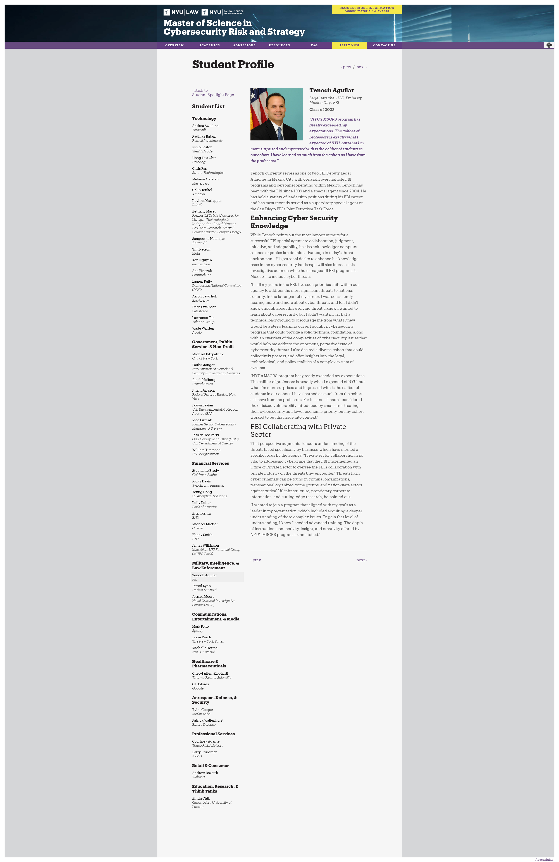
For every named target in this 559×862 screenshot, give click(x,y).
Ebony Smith (202, 537)
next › (362, 66)
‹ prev (346, 66)
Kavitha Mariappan (207, 203)
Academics (209, 45)
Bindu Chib (212, 802)
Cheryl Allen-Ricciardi (211, 675)
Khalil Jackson (214, 394)
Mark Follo (200, 628)
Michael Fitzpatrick (208, 356)
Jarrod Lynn (204, 588)
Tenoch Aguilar (204, 577)
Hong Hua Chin (204, 160)
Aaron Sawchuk (204, 298)
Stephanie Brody (205, 472)
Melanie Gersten (205, 181)
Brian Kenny (202, 515)
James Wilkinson (216, 549)
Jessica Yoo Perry (216, 439)
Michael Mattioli (205, 526)
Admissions (244, 45)
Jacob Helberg (204, 382)
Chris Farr (208, 170)
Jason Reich (208, 639)
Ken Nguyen (202, 262)
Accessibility (544, 859)
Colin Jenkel (202, 192)
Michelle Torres (204, 650)
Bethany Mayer (216, 221)
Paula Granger (216, 369)
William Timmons (206, 452)
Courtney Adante (207, 743)
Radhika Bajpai (207, 138)
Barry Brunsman (204, 754)
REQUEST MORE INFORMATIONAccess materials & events (367, 9)
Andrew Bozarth (205, 775)
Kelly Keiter (204, 505)
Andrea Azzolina (205, 128)
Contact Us (384, 45)
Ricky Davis (208, 483)
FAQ (314, 45)
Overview (174, 45)
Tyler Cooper (202, 712)
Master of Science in (234, 26)
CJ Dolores (200, 686)
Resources (279, 45)
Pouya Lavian (215, 409)
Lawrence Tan (203, 320)
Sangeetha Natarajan (208, 241)
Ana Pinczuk (202, 273)
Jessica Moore (213, 600)
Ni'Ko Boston (202, 149)
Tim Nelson (201, 251)
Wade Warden (203, 330)
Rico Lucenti (214, 424)
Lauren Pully (216, 285)
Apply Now (349, 45)
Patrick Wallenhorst (208, 722)
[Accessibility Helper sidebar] (551, 45)
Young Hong (209, 494)
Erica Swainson (204, 309)
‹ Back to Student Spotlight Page (213, 92)
